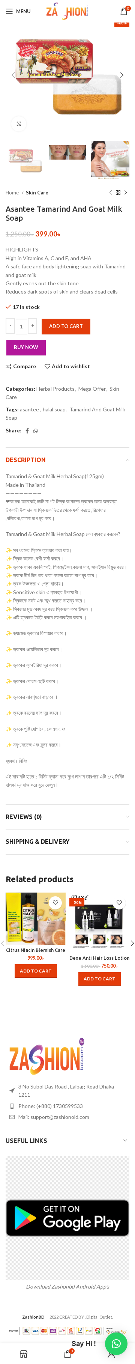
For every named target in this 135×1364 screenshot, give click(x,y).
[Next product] (125, 193)
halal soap (54, 409)
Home (13, 193)
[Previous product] (110, 193)
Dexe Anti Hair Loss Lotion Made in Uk (99, 960)
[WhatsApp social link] (35, 431)
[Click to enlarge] (18, 123)
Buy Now (26, 347)
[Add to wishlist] (55, 902)
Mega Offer (92, 388)
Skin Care (37, 193)
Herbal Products (55, 388)
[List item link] (67, 1106)
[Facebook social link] (27, 431)
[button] (36, 971)
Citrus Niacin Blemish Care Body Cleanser (35, 952)
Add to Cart (66, 326)
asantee (29, 409)
